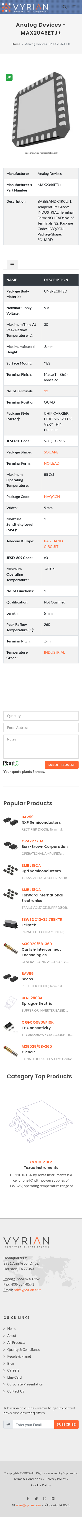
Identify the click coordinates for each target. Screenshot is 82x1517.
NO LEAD (51, 463)
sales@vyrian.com (27, 1289)
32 (46, 391)
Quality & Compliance (23, 1349)
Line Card (14, 1377)
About (11, 1335)
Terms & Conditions (28, 1479)
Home (16, 44)
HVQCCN (52, 496)
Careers (13, 1370)
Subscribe (66, 1424)
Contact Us (15, 1391)
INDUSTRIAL (54, 652)
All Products (16, 1342)
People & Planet (19, 1356)
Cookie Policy (41, 1485)
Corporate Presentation (25, 1384)
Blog (10, 1363)
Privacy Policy (56, 1479)
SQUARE (51, 452)
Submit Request (62, 764)
